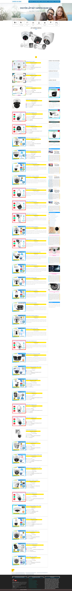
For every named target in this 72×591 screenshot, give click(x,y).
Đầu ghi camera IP (51, 226)
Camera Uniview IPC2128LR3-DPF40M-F (32, 543)
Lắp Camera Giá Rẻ (52, 218)
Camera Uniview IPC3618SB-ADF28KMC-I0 (32, 315)
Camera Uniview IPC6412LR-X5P (30, 125)
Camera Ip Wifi (30, 579)
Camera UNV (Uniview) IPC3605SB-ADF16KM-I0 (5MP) (34, 454)
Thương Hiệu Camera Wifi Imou (32, 585)
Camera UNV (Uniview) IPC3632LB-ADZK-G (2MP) (33, 467)
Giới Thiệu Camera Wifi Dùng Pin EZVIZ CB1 (54, 235)
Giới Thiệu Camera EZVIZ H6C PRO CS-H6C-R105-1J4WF (54, 255)
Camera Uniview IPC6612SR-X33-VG (31, 201)
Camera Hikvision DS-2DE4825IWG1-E (54, 140)
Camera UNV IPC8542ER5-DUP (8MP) (31, 302)
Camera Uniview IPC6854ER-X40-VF (31, 417)
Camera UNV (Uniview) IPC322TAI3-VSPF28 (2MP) (33, 150)
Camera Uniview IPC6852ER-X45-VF (31, 492)
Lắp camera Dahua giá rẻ (53, 217)
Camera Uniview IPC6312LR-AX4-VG (31, 264)
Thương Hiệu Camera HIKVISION (32, 581)
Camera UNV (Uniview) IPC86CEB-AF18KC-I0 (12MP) (33, 505)
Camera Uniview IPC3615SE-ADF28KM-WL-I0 (32, 137)
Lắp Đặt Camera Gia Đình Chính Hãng (36, 589)
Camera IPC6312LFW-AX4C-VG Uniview (32, 290)
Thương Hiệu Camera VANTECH (32, 583)
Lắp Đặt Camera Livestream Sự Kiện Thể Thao (57, 203)
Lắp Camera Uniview (36, 28)
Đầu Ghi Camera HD (52, 225)
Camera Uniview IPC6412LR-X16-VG (31, 429)
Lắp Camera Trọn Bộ (37, 1)
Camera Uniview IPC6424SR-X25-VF (31, 188)
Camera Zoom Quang (52, 221)
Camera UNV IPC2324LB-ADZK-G (31, 391)
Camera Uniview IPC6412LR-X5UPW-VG (32, 99)
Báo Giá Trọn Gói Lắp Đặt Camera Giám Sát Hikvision (57, 152)
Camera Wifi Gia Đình (44, 1)
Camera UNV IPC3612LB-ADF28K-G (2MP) (32, 328)
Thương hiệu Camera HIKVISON (54, 216)
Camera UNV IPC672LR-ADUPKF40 (31, 518)
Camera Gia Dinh (16, 1)
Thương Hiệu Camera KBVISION (32, 580)
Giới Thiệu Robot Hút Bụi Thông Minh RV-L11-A (54, 292)
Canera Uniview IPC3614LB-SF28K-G (31, 277)
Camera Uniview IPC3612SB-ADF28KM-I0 (32, 226)
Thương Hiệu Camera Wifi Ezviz (32, 586)
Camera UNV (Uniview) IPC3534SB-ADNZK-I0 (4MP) (33, 366)
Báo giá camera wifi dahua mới (53, 62)
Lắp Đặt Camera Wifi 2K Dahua (53, 72)
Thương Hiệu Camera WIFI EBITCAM (33, 584)
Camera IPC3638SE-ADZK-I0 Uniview (31, 556)
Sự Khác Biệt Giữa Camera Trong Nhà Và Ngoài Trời (57, 191)
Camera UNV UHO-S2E (29, 86)
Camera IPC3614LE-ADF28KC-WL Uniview (32, 480)
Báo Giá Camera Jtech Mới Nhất (56, 165)
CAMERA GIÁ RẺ (31, 1)
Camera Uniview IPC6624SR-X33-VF (31, 404)
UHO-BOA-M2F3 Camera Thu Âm (31, 74)
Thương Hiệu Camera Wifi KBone (32, 587)
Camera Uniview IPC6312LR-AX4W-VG (31, 163)
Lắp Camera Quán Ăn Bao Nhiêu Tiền (56, 177)
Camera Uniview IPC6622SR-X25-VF (31, 341)
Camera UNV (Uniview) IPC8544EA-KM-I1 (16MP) (33, 353)
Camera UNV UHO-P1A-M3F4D (30, 61)
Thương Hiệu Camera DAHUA (32, 582)
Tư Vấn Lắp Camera (51, 1)
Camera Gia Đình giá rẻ (31, 578)
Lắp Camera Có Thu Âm (52, 219)
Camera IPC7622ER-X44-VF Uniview (31, 239)
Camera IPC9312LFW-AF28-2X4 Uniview (32, 379)
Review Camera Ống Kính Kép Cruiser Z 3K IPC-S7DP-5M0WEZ (54, 273)
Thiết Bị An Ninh (57, 1)
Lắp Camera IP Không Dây (52, 220)
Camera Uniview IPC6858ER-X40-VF (31, 112)
